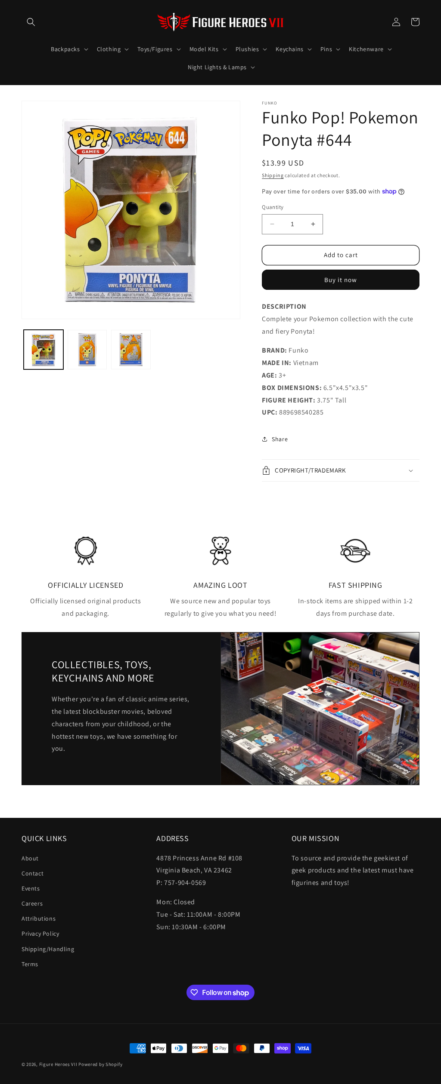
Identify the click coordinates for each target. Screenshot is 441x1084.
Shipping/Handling (48, 949)
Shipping (273, 175)
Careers (32, 903)
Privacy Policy (40, 933)
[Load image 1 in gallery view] (43, 349)
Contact (32, 873)
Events (31, 888)
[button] (31, 21)
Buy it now (340, 280)
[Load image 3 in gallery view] (131, 349)
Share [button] (280, 439)
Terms (30, 964)
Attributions (39, 918)
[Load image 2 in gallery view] (87, 349)
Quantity (272, 207)
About (30, 858)
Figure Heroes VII (58, 1064)
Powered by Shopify (100, 1064)
